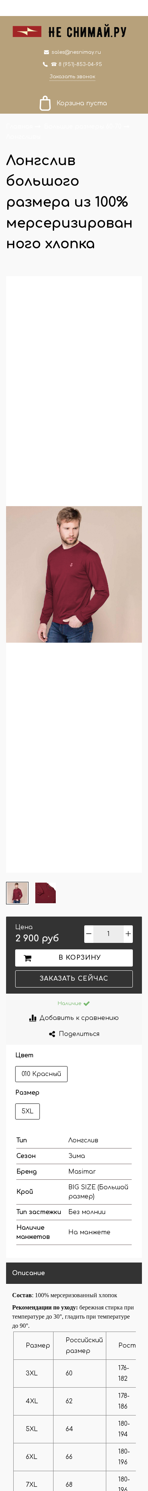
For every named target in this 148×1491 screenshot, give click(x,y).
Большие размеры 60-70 (83, 126)
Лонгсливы (23, 136)
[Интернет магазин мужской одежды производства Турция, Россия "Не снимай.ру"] (74, 30)
